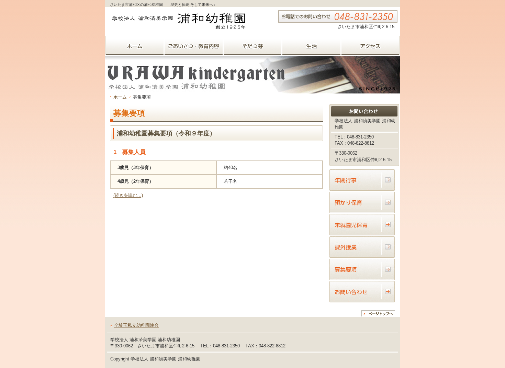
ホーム (120, 97)
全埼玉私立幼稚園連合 (136, 325)
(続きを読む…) (128, 195)
